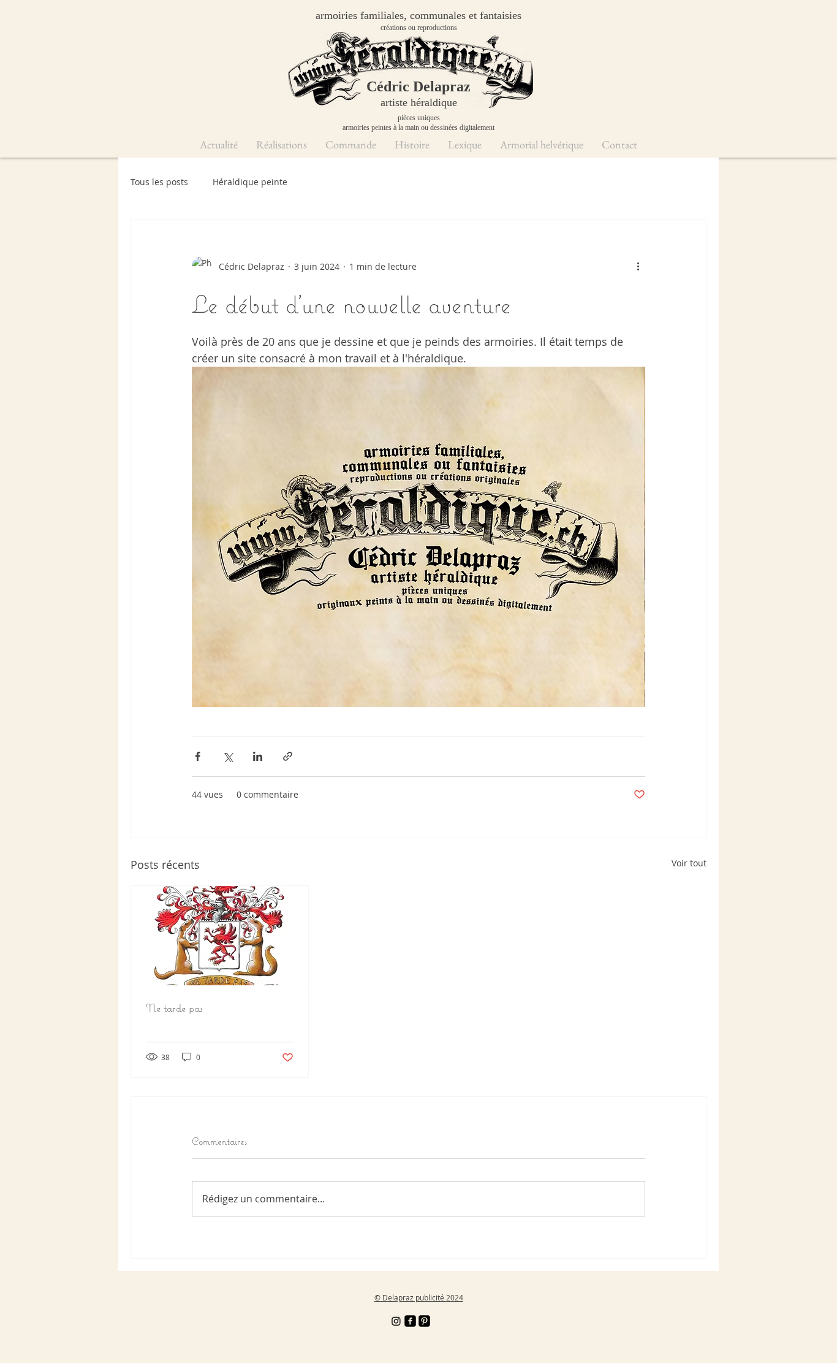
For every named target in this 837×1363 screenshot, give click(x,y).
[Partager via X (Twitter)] (227, 756)
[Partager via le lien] (288, 756)
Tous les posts (159, 182)
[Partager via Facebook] (197, 756)
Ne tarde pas (174, 1008)
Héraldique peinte (250, 182)
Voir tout (689, 863)
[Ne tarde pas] (219, 935)
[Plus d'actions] (638, 266)
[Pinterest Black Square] (424, 1321)
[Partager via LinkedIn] (257, 756)
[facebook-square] (410, 1321)
